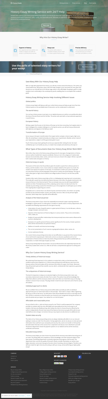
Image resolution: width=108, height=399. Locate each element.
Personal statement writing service (78, 376)
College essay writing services (19, 372)
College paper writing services (48, 372)
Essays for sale (72, 374)
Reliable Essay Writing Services (19, 384)
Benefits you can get (74, 380)
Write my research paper (46, 380)
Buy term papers (15, 382)
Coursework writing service (75, 372)
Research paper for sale (17, 378)
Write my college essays (75, 378)
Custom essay (43, 382)
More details (21, 395)
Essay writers (72, 382)
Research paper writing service (48, 378)
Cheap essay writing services (76, 370)
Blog (85, 3)
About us (13, 358)
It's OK (28, 395)
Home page (16, 3)
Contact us (14, 356)
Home (27, 74)
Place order (46, 25)
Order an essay (15, 376)
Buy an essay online (16, 370)
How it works (92, 3)
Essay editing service (45, 374)
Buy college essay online (46, 370)
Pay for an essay (44, 376)
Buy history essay (87, 67)
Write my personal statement (19, 380)
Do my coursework (16, 374)
